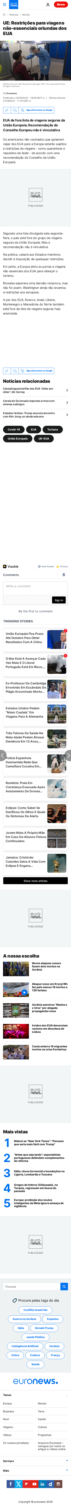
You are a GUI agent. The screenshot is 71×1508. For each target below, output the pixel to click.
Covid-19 (14, 429)
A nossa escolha (21, 956)
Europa (7, 1403)
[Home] (4, 14)
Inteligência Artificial (25, 1346)
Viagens (8, 1427)
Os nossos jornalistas (16, 1442)
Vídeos (7, 1435)
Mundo (26, 15)
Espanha (53, 1318)
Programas (44, 1435)
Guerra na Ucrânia (24, 1318)
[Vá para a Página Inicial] (13, 4)
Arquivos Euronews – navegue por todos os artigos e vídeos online (52, 1446)
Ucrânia (54, 1346)
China (15, 1355)
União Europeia (18, 438)
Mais (6, 1470)
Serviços (8, 1461)
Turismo (52, 429)
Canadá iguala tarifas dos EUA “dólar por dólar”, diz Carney (28, 390)
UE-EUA (44, 438)
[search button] (64, 1286)
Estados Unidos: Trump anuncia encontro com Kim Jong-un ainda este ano (29, 414)
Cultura (35, 1355)
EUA (33, 429)
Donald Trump (44, 1328)
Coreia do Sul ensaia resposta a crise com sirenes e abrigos (29, 402)
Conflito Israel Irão (35, 1309)
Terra (41, 1411)
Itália (21, 1328)
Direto (61, 4)
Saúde (35, 1364)
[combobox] (35, 1286)
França (55, 1355)
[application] (35, 61)
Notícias (13, 15)
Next (6, 1419)
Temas (7, 1395)
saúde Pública (36, 1337)
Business (8, 1411)
